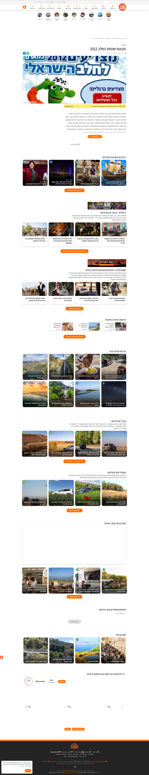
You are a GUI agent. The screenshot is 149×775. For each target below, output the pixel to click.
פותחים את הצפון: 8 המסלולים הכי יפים (61, 377)
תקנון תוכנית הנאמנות (70, 770)
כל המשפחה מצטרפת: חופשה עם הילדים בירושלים (62, 404)
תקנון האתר (90, 770)
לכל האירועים (69, 106)
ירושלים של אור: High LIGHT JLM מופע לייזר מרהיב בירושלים (61, 182)
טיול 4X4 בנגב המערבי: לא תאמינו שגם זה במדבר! (61, 503)
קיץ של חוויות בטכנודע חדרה (90, 183)
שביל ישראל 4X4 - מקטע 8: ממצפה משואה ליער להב (61, 454)
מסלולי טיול (83, 754)
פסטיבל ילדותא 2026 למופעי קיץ (36, 183)
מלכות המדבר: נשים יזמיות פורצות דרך (62, 299)
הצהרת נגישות (60, 770)
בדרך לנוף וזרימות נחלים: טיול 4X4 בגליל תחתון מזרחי (88, 503)
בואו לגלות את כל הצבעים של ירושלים (74, 251)
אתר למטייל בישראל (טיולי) (70, 772)
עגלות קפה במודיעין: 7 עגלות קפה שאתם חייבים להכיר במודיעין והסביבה (35, 590)
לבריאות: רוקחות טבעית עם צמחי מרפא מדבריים (89, 299)
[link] (27, 53)
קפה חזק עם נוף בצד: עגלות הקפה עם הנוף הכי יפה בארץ (61, 591)
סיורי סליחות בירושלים (117, 661)
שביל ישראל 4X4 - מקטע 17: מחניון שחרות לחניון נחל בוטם (35, 454)
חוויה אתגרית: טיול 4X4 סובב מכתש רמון (35, 503)
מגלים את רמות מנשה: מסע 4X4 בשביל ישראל (62, 660)
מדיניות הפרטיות (24, 766)
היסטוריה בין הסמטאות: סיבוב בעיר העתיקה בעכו (35, 404)
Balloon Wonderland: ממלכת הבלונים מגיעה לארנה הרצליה (115, 182)
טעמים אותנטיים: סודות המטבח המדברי (117, 299)
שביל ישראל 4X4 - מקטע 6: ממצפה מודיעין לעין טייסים (88, 454)
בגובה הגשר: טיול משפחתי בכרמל (36, 661)
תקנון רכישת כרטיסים (81, 770)
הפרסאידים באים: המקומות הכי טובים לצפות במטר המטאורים (115, 404)
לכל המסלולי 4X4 (74, 510)
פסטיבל (123, 45)
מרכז (80, 756)
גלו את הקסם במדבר (74, 309)
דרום (65, 756)
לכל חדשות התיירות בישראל (74, 337)
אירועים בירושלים (120, 613)
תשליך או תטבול (93, 661)
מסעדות (63, 754)
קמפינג (58, 754)
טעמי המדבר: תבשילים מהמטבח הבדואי (88, 377)
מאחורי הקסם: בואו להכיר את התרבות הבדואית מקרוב (35, 299)
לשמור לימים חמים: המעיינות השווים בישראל (37, 377)
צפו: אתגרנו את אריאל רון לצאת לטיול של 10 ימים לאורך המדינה (115, 377)
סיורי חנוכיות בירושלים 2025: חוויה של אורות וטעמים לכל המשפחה (62, 241)
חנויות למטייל (78, 752)
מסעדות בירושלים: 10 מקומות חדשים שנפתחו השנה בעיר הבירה (114, 241)
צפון (84, 756)
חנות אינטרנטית (66, 752)
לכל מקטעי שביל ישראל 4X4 (74, 461)
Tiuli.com (98, 772)
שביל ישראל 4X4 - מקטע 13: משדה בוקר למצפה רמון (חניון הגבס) (115, 454)
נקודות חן (76, 754)
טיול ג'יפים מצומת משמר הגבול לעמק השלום (116, 503)
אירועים (69, 754)
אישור (28, 771)
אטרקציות (90, 754)
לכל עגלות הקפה (74, 597)
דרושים (87, 752)
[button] (33, 14)
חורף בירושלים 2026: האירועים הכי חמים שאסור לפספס (88, 240)
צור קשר (94, 752)
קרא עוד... (95, 137)
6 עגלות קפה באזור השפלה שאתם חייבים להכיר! (115, 591)
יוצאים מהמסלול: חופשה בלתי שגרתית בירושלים (35, 240)
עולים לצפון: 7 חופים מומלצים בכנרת (89, 404)
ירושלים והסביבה (73, 756)
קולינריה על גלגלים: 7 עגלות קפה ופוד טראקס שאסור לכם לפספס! (88, 591)
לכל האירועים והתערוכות (74, 190)
